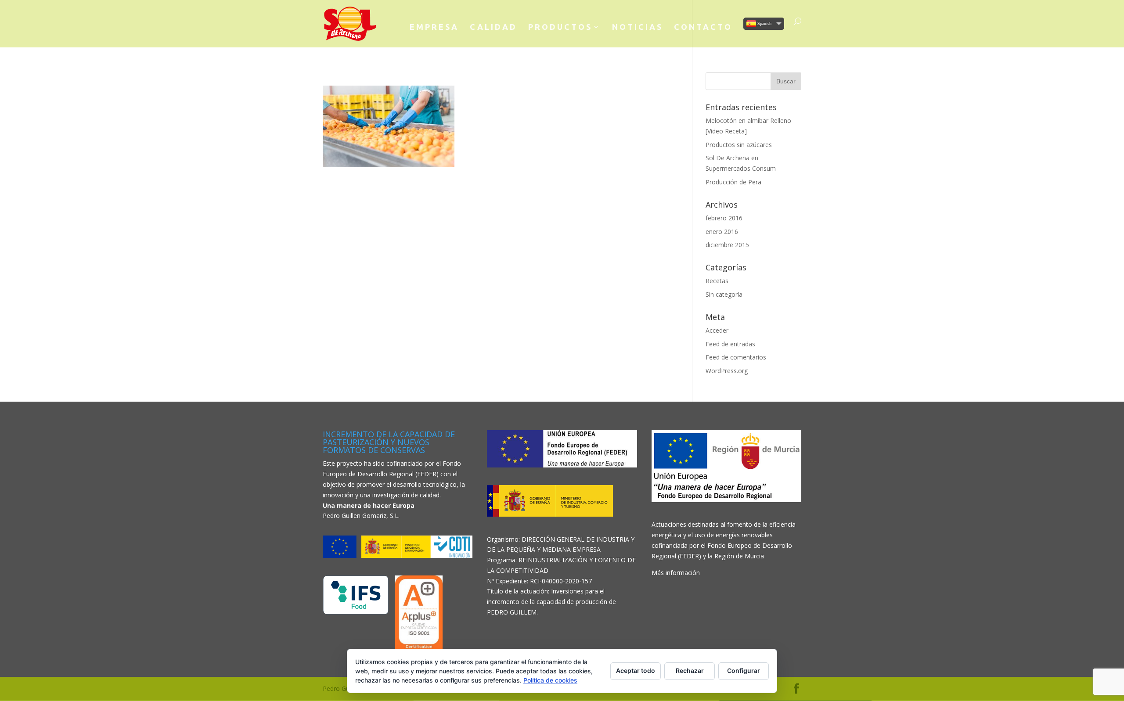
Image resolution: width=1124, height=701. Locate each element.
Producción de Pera (733, 182)
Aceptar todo (635, 670)
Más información (676, 572)
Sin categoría (724, 294)
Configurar (743, 670)
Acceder (717, 330)
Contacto (703, 27)
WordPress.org (727, 371)
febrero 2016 (724, 218)
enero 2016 (722, 231)
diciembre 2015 (727, 245)
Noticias (637, 27)
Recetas (717, 281)
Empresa (434, 27)
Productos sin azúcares (739, 144)
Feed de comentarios (736, 357)
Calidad (493, 27)
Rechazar (690, 670)
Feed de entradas (730, 344)
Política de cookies (550, 680)
